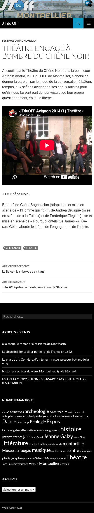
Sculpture (55, 458)
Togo (4, 463)
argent (80, 412)
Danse (9, 421)
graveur (54, 430)
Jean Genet (37, 437)
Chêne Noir (13, 247)
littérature (15, 442)
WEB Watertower (12, 507)
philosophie (86, 451)
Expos (53, 421)
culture (83, 416)
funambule (43, 430)
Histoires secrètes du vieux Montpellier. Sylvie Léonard (39, 371)
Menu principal (89, 23)
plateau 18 (29, 458)
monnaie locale (54, 444)
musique (41, 450)
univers (12, 463)
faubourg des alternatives (19, 430)
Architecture (58, 412)
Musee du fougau (16, 450)
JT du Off (10, 23)
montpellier (73, 443)
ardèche (72, 412)
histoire (71, 429)
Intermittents (12, 437)
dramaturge (23, 422)
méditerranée (58, 451)
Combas (54, 416)
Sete (63, 458)
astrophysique (30, 416)
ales (4, 412)
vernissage (22, 463)
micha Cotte (37, 444)
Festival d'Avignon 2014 (19, 40)
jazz (26, 436)
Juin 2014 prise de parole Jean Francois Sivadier (34, 284)
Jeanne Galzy (58, 436)
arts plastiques (12, 416)
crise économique (68, 416)
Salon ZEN (42, 458)
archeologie (36, 411)
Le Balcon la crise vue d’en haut (23, 268)
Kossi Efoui (79, 437)
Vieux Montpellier (44, 463)
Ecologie (38, 421)
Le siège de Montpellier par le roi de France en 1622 (37, 351)
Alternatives (15, 412)
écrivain (64, 463)
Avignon (43, 416)
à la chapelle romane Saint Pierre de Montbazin (34, 344)
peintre (72, 450)
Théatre (31, 247)
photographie (12, 458)
